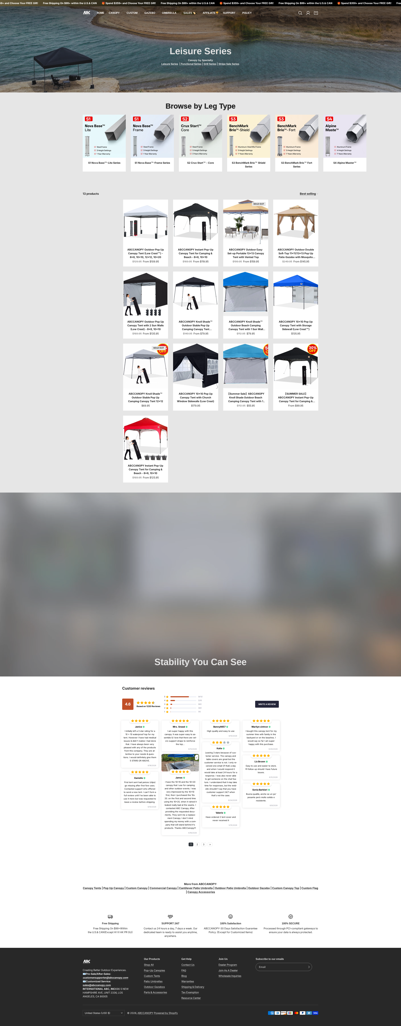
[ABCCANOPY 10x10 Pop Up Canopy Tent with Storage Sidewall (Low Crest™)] (295, 305)
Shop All (149, 964)
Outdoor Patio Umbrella (230, 888)
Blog (184, 975)
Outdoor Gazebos (154, 986)
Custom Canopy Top (285, 888)
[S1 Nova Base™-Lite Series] (104, 143)
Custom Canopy (137, 888)
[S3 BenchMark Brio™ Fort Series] (296, 143)
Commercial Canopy (163, 888)
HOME (100, 13)
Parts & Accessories (155, 992)
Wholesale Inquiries (230, 975)
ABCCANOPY (145, 1013)
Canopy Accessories (201, 892)
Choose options (145, 239)
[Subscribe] (309, 967)
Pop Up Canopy (113, 888)
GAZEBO (149, 13)
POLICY (247, 13)
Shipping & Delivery (192, 986)
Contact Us (187, 964)
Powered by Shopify (166, 1013)
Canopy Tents (92, 888)
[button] (300, 13)
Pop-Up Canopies (154, 970)
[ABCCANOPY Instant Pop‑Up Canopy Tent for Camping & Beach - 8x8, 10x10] (195, 233)
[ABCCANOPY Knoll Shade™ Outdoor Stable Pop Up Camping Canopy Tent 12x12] (145, 377)
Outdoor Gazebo (259, 888)
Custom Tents (152, 975)
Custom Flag (309, 888)
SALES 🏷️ (189, 13)
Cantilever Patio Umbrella (196, 888)
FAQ (183, 970)
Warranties (187, 981)
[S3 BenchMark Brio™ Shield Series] (248, 143)
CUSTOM (132, 13)
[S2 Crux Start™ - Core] (200, 143)
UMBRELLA (169, 13)
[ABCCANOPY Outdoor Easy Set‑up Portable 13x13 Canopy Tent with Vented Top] (245, 233)
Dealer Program (228, 964)
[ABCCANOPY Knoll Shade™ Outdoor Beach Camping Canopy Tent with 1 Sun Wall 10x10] (245, 305)
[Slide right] (318, 143)
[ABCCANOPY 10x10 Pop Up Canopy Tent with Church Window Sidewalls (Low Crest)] (195, 377)
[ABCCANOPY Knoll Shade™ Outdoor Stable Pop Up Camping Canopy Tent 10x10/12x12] (195, 305)
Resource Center (191, 998)
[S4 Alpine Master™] (344, 143)
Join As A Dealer (228, 970)
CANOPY (114, 13)
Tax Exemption (190, 992)
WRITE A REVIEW (267, 704)
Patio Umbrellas (153, 981)
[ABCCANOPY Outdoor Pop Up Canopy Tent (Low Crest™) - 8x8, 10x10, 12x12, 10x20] (145, 233)
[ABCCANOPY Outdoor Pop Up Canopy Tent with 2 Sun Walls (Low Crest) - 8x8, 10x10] (145, 305)
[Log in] (308, 13)
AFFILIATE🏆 (211, 13)
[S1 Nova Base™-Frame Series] (152, 143)
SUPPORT (229, 13)
